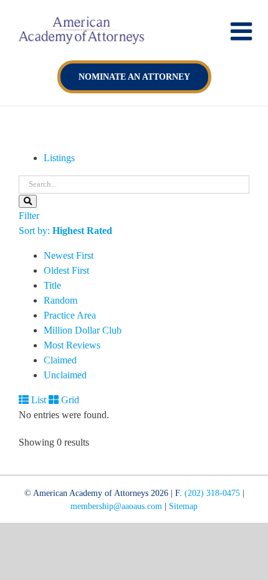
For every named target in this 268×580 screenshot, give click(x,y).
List (37, 400)
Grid (69, 400)
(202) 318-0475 (212, 493)
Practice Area (70, 315)
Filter (29, 215)
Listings (59, 157)
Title (52, 285)
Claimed (60, 360)
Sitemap (183, 506)
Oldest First (66, 270)
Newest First (68, 255)
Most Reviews (72, 345)
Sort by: (65, 230)
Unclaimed (65, 375)
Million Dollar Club (83, 330)
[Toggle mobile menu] (243, 31)
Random (60, 300)
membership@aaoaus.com (116, 506)
